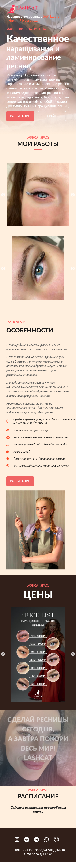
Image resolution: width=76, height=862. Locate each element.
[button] (41, 194)
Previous (3, 195)
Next (73, 195)
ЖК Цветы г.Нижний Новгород (33, 18)
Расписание (20, 116)
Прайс (52, 116)
